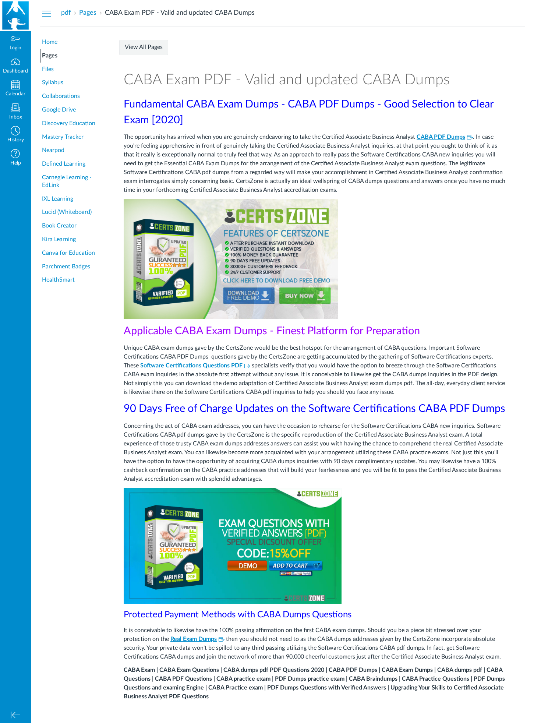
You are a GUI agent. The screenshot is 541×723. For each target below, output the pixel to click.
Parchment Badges (66, 266)
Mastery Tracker (63, 137)
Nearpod (53, 150)
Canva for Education (68, 253)
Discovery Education (68, 123)
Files (48, 69)
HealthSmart (58, 280)
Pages (49, 56)
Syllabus (52, 82)
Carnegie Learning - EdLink (67, 181)
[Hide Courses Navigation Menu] (46, 13)
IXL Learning (57, 199)
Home (49, 42)
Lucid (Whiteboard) (67, 212)
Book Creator (59, 226)
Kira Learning (59, 239)
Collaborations (61, 96)
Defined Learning (63, 164)
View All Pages (144, 47)
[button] (15, 135)
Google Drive (59, 110)
